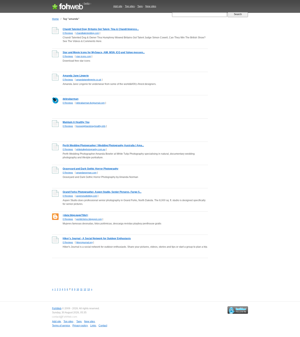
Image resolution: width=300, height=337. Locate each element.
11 (81, 289)
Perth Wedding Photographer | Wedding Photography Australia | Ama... (103, 145)
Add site (117, 6)
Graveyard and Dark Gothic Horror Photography (90, 168)
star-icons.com (83, 56)
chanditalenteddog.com (87, 33)
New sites (150, 6)
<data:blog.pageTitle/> (75, 215)
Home (55, 19)
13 (88, 289)
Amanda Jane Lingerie (76, 75)
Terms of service (61, 325)
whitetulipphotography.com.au (90, 149)
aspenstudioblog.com (86, 196)
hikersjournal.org (84, 242)
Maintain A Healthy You (76, 122)
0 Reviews (68, 33)
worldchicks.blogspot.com (89, 219)
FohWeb (56, 308)
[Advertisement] (126, 270)
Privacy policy (80, 325)
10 (78, 289)
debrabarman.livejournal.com (90, 103)
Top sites (130, 6)
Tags (140, 6)
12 (85, 289)
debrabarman (70, 99)
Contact (103, 325)
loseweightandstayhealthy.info (91, 126)
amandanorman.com (86, 172)
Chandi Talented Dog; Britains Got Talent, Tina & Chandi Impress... (101, 29)
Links (93, 325)
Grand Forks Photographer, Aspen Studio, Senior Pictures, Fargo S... (102, 192)
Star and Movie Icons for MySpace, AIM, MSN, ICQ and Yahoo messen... (104, 52)
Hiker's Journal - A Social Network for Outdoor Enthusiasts (97, 238)
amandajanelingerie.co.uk (88, 79)
